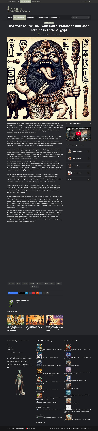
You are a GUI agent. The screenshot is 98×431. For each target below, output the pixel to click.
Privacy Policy (10, 349)
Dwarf (25, 283)
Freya (72, 365)
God (46, 283)
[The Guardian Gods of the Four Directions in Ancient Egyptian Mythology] (35, 320)
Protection (35, 286)
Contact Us (9, 347)
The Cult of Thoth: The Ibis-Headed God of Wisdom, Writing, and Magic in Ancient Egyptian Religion (54, 328)
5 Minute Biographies (78, 428)
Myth (59, 283)
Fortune (39, 283)
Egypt (32, 283)
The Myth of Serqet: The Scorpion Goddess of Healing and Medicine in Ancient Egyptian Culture (14, 328)
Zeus (72, 388)
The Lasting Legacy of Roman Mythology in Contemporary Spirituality (47, 1)
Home (10, 17)
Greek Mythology (31, 17)
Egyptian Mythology (19, 17)
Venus (72, 403)
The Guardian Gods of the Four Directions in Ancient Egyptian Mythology (34, 327)
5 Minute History (87, 428)
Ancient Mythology (44, 34)
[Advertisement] (63, 7)
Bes (19, 283)
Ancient (12, 283)
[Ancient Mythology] (20, 9)
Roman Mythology (54, 17)
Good (52, 283)
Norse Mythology (42, 17)
